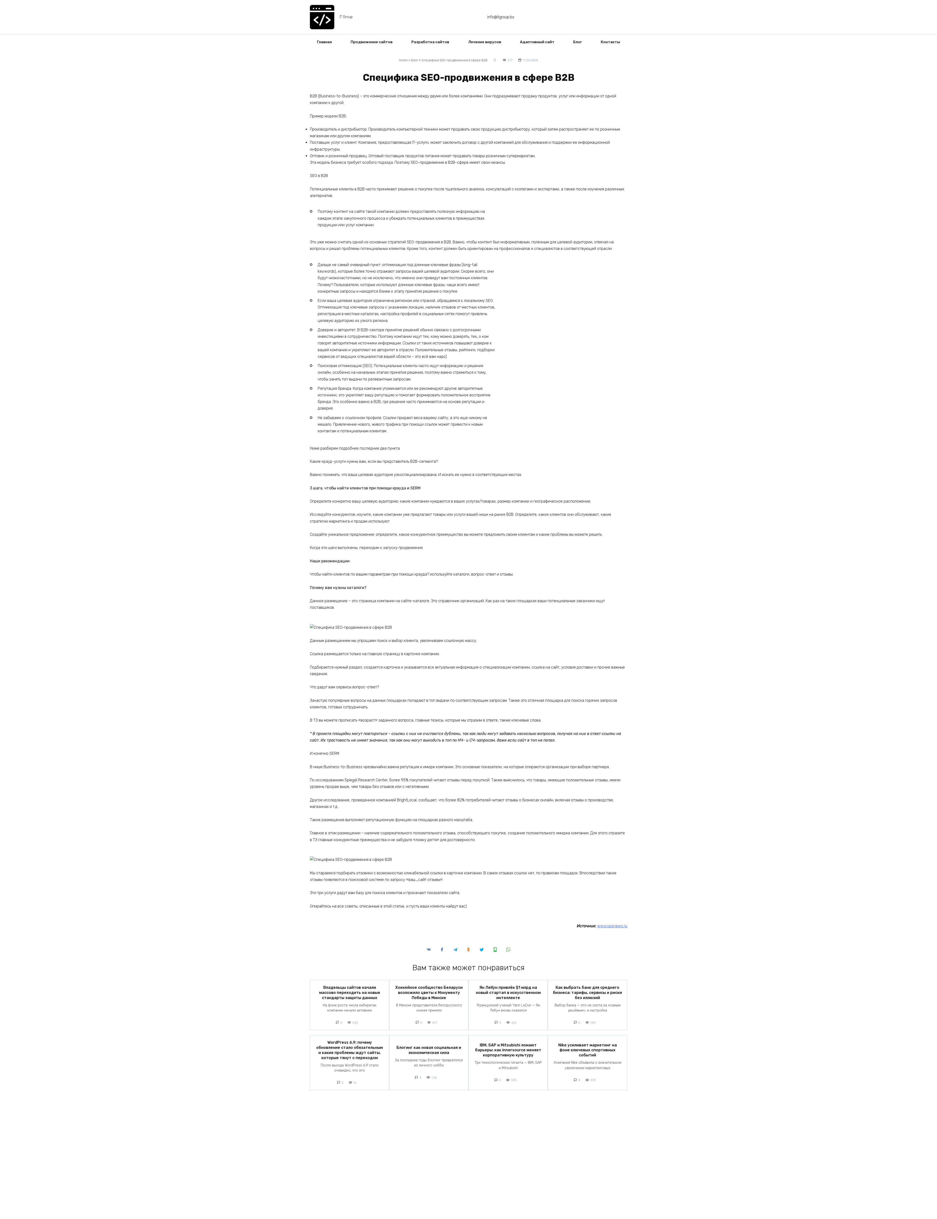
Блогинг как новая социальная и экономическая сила (429, 1050)
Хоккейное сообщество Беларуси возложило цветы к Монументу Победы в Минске (429, 992)
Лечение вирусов (484, 42)
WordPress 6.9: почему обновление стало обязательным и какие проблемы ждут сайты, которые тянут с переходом (349, 1050)
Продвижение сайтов (372, 42)
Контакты (610, 42)
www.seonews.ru (612, 926)
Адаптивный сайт (537, 42)
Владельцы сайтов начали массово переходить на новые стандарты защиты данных (349, 992)
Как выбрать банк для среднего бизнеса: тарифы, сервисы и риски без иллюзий (587, 992)
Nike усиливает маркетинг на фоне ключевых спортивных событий (587, 1050)
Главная (324, 42)
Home (403, 60)
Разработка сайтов (430, 42)
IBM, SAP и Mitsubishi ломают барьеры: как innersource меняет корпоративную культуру (508, 1050)
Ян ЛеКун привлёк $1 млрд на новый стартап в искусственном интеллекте (508, 992)
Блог (577, 42)
